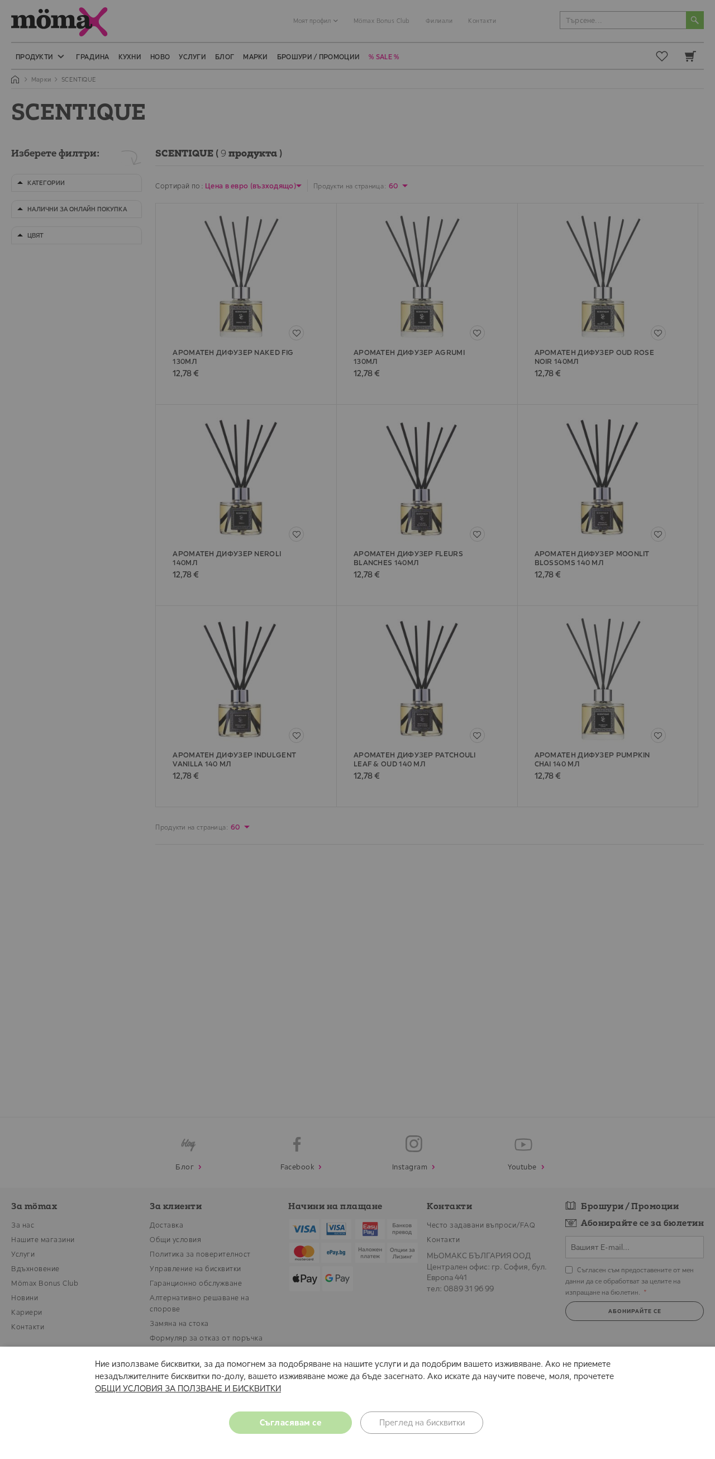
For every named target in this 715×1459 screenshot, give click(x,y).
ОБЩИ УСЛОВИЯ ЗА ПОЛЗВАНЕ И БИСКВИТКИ (188, 1388)
